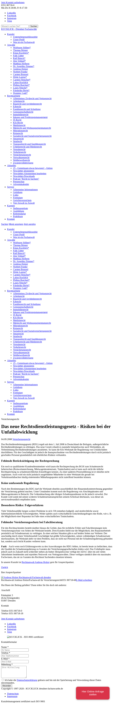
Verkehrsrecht (19, 152)
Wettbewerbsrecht (21, 160)
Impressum (12, 696)
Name (5, 647)
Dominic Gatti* (20, 93)
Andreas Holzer (20, 69)
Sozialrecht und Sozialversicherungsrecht (32, 136)
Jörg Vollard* (19, 61)
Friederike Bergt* (21, 90)
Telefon (5, 653)
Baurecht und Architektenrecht (27, 104)
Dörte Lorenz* (20, 77)
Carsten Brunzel (20, 74)
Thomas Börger (20, 50)
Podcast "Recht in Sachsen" (26, 179)
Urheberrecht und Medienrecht (27, 146)
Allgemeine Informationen (25, 189)
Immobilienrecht (20, 114)
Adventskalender (21, 184)
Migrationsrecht (20, 130)
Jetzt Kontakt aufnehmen (12, 2)
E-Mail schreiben (84, 580)
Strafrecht (17, 141)
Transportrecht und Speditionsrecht (29, 144)
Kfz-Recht (18, 122)
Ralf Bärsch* (19, 58)
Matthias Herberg (21, 63)
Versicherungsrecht (22, 154)
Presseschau (18, 181)
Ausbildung (18, 211)
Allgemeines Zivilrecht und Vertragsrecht (32, 98)
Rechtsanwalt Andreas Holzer (36, 562)
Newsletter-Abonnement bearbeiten (29, 173)
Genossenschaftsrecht (23, 112)
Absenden (6, 686)
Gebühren (17, 192)
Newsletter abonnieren (23, 171)
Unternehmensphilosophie (25, 37)
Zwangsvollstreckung (23, 163)
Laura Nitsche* (20, 87)
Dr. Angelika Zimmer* (23, 66)
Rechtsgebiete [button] (13, 96)
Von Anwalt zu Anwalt (24, 203)
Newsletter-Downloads (24, 176)
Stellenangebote (20, 208)
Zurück (4, 567)
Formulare (18, 197)
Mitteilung (7, 664)
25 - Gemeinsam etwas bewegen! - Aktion (33, 168)
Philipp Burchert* (21, 85)
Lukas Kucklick (20, 82)
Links (15, 195)
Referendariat (19, 213)
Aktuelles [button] (11, 165)
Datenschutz (13, 693)
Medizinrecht (19, 125)
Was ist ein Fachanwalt (24, 42)
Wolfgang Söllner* (22, 47)
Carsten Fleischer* (21, 79)
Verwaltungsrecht (21, 157)
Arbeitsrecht (18, 101)
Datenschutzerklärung (27, 680)
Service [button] (10, 187)
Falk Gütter (18, 55)
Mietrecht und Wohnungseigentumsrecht (32, 128)
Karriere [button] (11, 205)
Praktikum (18, 216)
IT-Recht (17, 120)
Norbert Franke (20, 71)
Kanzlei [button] (10, 34)
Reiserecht (18, 133)
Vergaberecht (19, 149)
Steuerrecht (18, 138)
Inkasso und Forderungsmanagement (30, 117)
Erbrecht (17, 106)
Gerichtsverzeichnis (22, 200)
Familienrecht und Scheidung (27, 109)
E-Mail (5, 658)
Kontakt (11, 219)
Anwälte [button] (11, 45)
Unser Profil (18, 39)
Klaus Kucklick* (21, 53)
